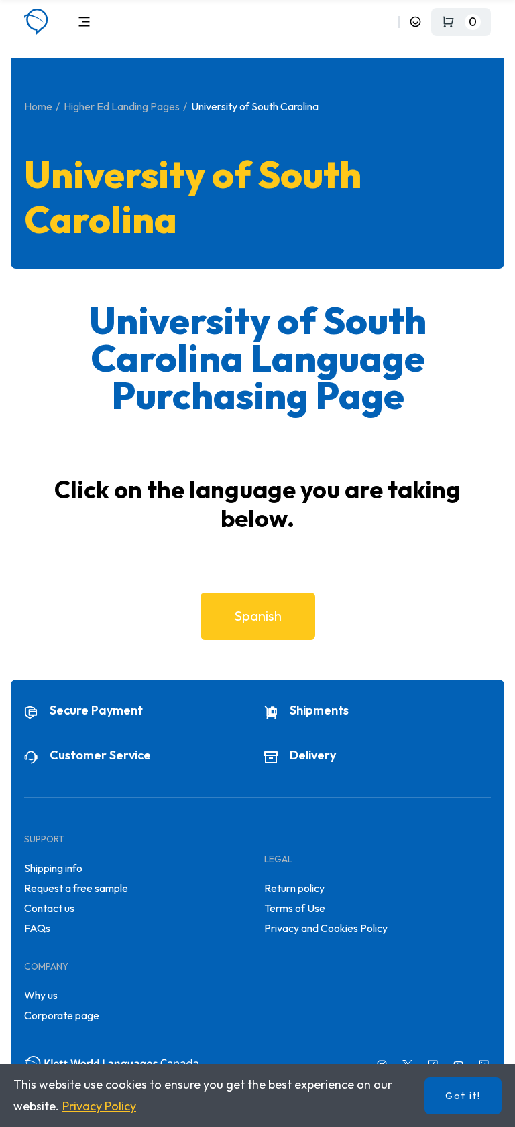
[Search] (386, 22)
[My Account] (415, 21)
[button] (258, 616)
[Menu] (84, 21)
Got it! (463, 1096)
